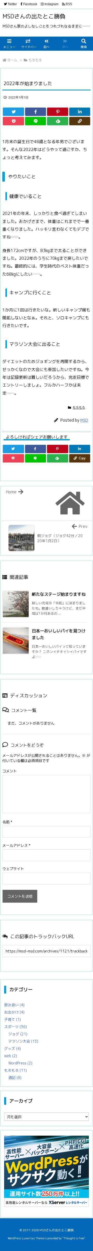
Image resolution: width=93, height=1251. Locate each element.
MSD (84, 420)
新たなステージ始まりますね (59, 594)
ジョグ (17, 1033)
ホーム (12, 60)
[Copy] (79, 121)
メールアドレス (16, 845)
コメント (9, 771)
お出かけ (14, 1012)
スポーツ (15, 1026)
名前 (7, 821)
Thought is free (74, 1238)
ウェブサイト (13, 868)
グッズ (12, 1048)
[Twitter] (13, 112)
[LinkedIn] (79, 112)
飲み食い (14, 1004)
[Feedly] (57, 121)
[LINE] (35, 121)
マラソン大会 (23, 1041)
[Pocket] (13, 121)
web (10, 1055)
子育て (12, 1019)
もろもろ (35, 60)
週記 (14, 1077)
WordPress (20, 1063)
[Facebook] (35, 112)
